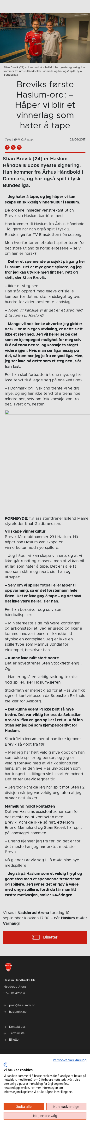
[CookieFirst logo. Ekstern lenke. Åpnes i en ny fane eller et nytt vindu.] (5, 1065)
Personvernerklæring (69, 1060)
